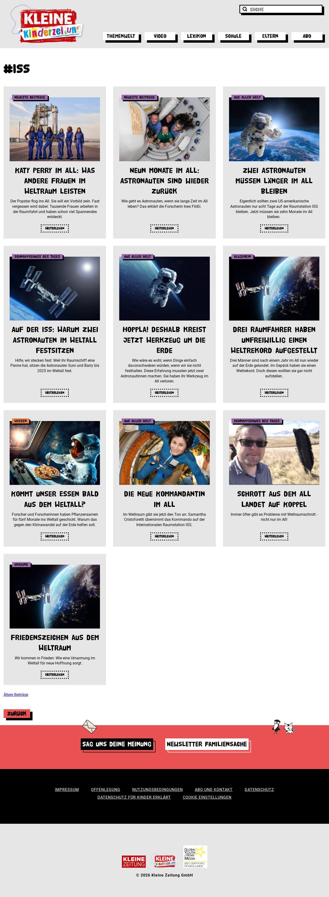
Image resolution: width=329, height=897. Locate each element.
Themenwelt (121, 36)
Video (160, 36)
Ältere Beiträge (16, 694)
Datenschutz (259, 789)
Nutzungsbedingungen (157, 789)
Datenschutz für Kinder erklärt (134, 797)
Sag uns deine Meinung (116, 744)
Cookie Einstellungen (207, 797)
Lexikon (196, 36)
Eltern (270, 36)
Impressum (67, 789)
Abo (307, 36)
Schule (233, 36)
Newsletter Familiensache (207, 744)
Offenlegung (105, 789)
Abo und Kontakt (214, 789)
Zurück (16, 713)
